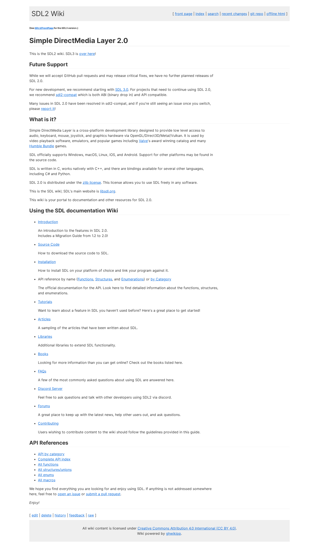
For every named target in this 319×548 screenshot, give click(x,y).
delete (46, 515)
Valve (143, 141)
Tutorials (45, 302)
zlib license (92, 182)
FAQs (42, 371)
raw (91, 515)
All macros (46, 480)
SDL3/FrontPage (44, 28)
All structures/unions (55, 469)
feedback (77, 515)
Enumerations (132, 279)
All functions (48, 464)
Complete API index (54, 459)
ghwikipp (173, 533)
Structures (103, 279)
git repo (256, 14)
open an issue (69, 494)
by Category (161, 279)
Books (43, 354)
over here (87, 53)
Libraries (45, 336)
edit (35, 515)
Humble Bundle (41, 146)
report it (48, 108)
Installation (47, 262)
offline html (275, 14)
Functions (85, 279)
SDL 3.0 (121, 89)
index (200, 14)
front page (183, 14)
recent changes (234, 14)
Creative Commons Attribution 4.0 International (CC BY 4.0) (187, 528)
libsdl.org (107, 191)
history (60, 515)
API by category (51, 454)
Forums (44, 406)
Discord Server (50, 388)
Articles (44, 319)
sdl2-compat (66, 95)
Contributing (48, 423)
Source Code (48, 244)
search (213, 14)
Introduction (48, 222)
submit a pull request (103, 494)
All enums (46, 475)
